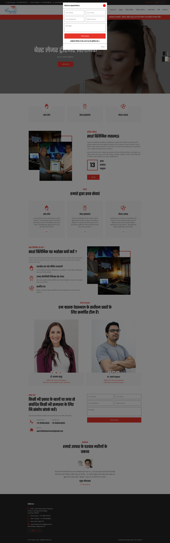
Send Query (85, 36)
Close (102, 47)
